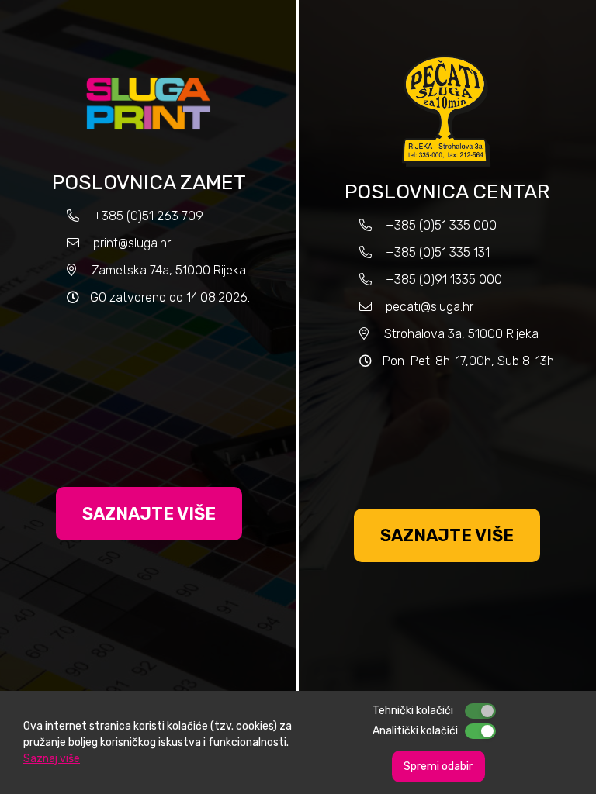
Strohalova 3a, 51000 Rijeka (461, 333)
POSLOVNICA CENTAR (447, 192)
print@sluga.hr (132, 243)
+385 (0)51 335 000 (441, 225)
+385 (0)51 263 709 (148, 216)
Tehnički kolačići (412, 710)
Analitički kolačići (415, 730)
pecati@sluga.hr (429, 306)
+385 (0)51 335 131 (436, 252)
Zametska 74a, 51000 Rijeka (169, 270)
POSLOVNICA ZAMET (149, 183)
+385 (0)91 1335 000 (444, 279)
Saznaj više (51, 758)
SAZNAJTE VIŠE (149, 513)
